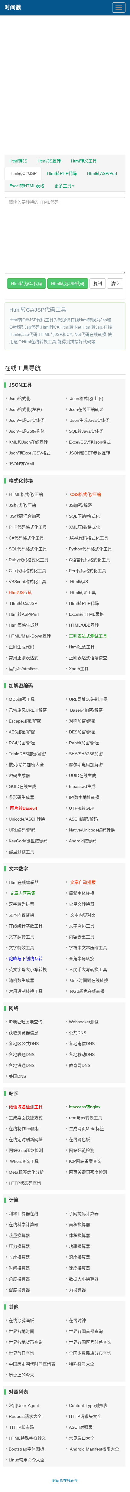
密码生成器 (19, 775)
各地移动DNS (82, 1054)
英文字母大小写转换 (28, 969)
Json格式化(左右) (25, 409)
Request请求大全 (25, 1416)
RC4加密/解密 (22, 742)
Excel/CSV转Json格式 (90, 442)
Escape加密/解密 (25, 721)
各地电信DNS (82, 1043)
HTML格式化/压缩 (26, 494)
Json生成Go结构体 (27, 431)
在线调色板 (79, 1139)
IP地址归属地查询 (25, 1021)
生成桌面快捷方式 (26, 1117)
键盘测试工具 (21, 851)
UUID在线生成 (82, 775)
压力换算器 (19, 1246)
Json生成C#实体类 (26, 420)
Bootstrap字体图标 (26, 1449)
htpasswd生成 (82, 786)
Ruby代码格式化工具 (28, 559)
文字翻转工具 (21, 936)
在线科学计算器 (23, 1224)
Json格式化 (20, 398)
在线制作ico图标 (24, 1128)
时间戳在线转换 (65, 1481)
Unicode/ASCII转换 (27, 819)
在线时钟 (77, 1320)
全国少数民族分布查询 (90, 1353)
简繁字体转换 (81, 893)
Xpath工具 (79, 668)
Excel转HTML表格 (26, 185)
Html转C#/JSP (23, 173)
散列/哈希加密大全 (26, 764)
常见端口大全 (81, 1438)
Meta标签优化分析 (26, 1172)
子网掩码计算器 (84, 1213)
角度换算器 (19, 1279)
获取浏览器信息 (23, 1032)
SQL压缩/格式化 (84, 516)
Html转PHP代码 (62, 173)
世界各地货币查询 (26, 1342)
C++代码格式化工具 (27, 570)
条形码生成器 (21, 797)
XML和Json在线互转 (28, 442)
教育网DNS (79, 1065)
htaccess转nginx (84, 1106)
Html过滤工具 (82, 646)
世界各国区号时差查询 (90, 1342)
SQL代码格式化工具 (28, 548)
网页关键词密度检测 (88, 1172)
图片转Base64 (23, 808)
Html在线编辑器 (24, 882)
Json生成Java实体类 (89, 420)
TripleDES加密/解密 (27, 753)
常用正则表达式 (23, 657)
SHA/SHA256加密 (86, 753)
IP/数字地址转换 (84, 797)
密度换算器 (19, 1289)
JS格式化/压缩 (22, 505)
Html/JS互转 (49, 161)
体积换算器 (79, 1235)
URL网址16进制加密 (88, 699)
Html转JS (18, 161)
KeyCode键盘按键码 (28, 840)
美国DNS (17, 1076)
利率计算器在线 (23, 1213)
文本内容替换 (21, 915)
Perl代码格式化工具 (87, 570)
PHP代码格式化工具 (28, 527)
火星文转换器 (81, 904)
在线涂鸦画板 (21, 1320)
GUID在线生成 (22, 786)
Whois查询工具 (24, 1161)
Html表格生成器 (24, 625)
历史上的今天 (21, 1374)
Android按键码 (82, 840)
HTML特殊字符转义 (27, 1438)
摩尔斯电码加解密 (86, 764)
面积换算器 (79, 1224)
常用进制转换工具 (26, 991)
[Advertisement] (65, 86)
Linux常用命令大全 (26, 1460)
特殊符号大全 (81, 1364)
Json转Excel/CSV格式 (29, 453)
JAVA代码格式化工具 (88, 538)
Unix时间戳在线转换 (88, 980)
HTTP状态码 (21, 1427)
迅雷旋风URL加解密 (28, 710)
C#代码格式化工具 (26, 538)
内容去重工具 (81, 936)
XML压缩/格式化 (84, 527)
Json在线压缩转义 (86, 409)
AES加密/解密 (22, 732)
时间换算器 (19, 1268)
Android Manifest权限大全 (94, 1449)
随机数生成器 (21, 980)
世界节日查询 (21, 1353)
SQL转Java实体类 (86, 431)
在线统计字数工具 (26, 925)
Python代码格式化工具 (90, 548)
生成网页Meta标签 (86, 1128)
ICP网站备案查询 (85, 1161)
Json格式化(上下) (86, 398)
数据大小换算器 (84, 1279)
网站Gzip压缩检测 (26, 1150)
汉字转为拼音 (21, 904)
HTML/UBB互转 (84, 625)
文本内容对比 (82, 915)
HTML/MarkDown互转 (30, 636)
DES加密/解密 (82, 732)
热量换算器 (19, 1235)
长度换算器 (19, 1257)
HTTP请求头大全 (85, 1416)
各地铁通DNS (21, 1065)
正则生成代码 (21, 646)
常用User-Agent (24, 1405)
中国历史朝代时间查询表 (32, 1364)
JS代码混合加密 (24, 516)
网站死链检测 (81, 1150)
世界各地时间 (21, 1331)
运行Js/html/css (23, 668)
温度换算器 (79, 1257)
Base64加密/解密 (86, 710)
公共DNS (77, 1032)
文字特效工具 (21, 947)
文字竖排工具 (81, 925)
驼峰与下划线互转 (26, 958)
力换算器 (77, 1289)
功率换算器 (79, 1246)
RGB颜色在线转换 (87, 991)
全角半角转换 (81, 958)
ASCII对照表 (81, 1427)
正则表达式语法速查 (88, 657)
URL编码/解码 (22, 830)
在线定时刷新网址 (26, 1139)
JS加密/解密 (80, 505)
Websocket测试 (84, 1021)
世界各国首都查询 (86, 1331)
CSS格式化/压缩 (85, 494)
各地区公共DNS (24, 1043)
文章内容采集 (22, 893)
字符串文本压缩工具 (88, 947)
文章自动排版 (82, 882)
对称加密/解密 (82, 721)
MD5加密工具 (22, 699)
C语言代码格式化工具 (89, 559)
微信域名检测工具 (26, 1106)
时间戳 (13, 8)
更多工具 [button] (62, 185)
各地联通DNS (21, 1054)
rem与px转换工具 (85, 1117)
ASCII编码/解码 (83, 819)
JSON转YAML (22, 463)
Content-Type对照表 (88, 1405)
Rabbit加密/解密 (84, 742)
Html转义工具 (84, 161)
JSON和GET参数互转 (89, 453)
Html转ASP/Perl (102, 173)
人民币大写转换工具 (88, 969)
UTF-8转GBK (81, 808)
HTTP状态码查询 (25, 1183)
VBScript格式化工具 (27, 581)
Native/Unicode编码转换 (92, 830)
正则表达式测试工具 (88, 636)
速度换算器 (79, 1268)
